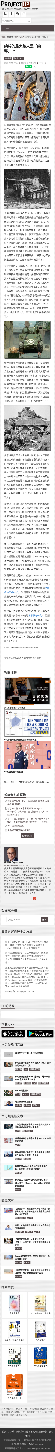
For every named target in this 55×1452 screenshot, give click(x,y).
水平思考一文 (35, 615)
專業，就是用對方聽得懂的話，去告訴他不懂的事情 (32, 1226)
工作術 (17, 1094)
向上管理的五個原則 (24, 1101)
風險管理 (18, 1263)
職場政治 (27, 1105)
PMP (26, 1069)
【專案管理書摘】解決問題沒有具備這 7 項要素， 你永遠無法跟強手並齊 (32, 1271)
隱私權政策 (31, 1431)
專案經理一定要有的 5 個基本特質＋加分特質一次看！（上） (33, 1064)
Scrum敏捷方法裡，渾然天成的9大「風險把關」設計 (32, 1257)
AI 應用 (17, 1190)
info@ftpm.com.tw (36, 1444)
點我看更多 (27, 836)
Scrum (25, 1094)
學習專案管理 (18, 58)
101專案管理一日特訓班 (14, 708)
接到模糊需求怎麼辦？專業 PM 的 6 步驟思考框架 (33, 1139)
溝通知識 (18, 1249)
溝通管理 (36, 1105)
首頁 (3, 37)
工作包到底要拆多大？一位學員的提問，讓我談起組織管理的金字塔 (32, 1125)
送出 (44, 919)
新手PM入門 (20, 37)
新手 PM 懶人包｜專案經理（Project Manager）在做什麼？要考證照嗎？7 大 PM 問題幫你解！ (27, 811)
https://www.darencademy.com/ (16, 865)
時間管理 (18, 1173)
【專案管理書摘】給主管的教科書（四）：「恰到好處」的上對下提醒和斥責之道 (32, 1242)
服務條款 (42, 1431)
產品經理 (27, 1159)
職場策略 (18, 1083)
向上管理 (18, 1105)
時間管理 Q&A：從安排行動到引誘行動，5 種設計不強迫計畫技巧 (31, 1167)
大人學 (11, 1431)
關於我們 (20, 1431)
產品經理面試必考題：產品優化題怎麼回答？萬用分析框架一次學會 (32, 1153)
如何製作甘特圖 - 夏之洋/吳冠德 (29, 1053)
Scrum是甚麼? (21, 1090)
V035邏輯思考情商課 (13, 772)
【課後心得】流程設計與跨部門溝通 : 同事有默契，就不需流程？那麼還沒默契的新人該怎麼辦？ (32, 1211)
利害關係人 (19, 1232)
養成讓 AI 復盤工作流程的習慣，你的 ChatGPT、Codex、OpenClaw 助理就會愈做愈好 (32, 1183)
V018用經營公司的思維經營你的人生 (20, 740)
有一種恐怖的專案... (16, 826)
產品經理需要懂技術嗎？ (19, 830)
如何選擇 (8, 58)
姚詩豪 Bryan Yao (28, 63)
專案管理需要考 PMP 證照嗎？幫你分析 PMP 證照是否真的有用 (32, 1078)
